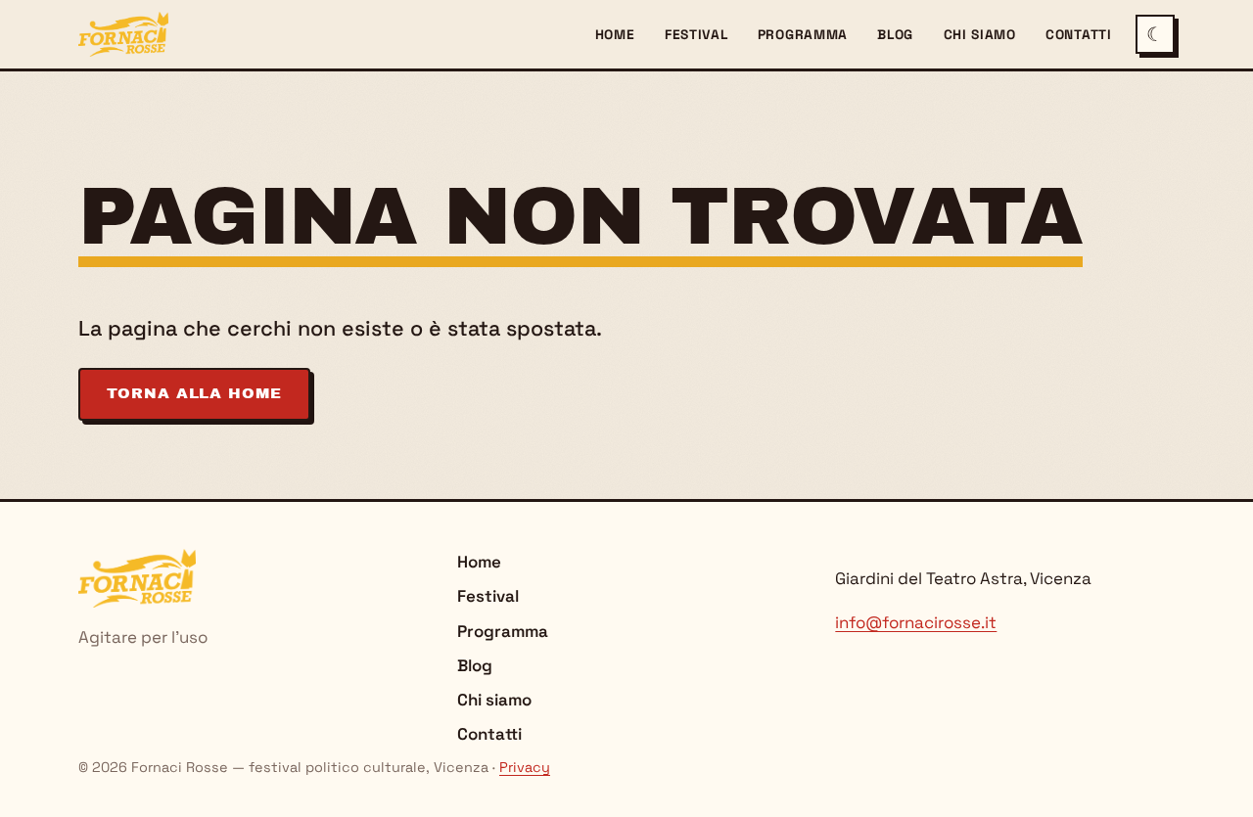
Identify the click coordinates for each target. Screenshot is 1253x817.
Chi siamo (980, 34)
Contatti (1078, 34)
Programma (803, 34)
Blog (895, 34)
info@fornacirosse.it (916, 622)
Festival (696, 34)
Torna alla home (194, 393)
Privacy (524, 767)
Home (615, 34)
